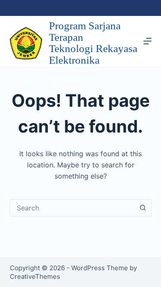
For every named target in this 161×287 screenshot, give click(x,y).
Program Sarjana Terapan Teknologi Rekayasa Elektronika (93, 43)
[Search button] (143, 208)
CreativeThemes (35, 276)
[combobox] (72, 207)
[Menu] (147, 41)
